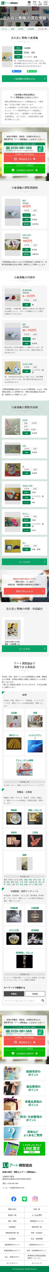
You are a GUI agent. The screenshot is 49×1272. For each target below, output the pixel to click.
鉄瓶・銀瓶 (23, 879)
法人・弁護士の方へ (12, 1257)
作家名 (14, 993)
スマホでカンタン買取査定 (24, 165)
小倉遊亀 (27, 48)
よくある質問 (37, 1215)
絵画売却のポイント (36, 1244)
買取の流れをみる (24, 591)
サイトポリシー (12, 1263)
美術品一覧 (12, 1215)
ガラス (30, 884)
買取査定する (25, 158)
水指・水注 (19, 882)
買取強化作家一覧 (12, 1233)
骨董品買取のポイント (12, 1250)
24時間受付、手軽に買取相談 (24, 154)
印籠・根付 (33, 879)
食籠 (25, 884)
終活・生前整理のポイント (37, 1250)
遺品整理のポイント (12, 1244)
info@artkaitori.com (16, 1187)
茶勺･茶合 (19, 884)
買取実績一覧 (37, 1227)
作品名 (35, 993)
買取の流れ (12, 1209)
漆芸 (36, 884)
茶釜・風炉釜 (29, 882)
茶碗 (12, 882)
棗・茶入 (38, 882)
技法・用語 (12, 1221)
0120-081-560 (12, 1183)
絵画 (33, 52)
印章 (40, 884)
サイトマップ (37, 1263)
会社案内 (12, 1238)
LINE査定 (12, 1227)
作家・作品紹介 (37, 1233)
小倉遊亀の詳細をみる (24, 78)
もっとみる (24, 561)
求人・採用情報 (37, 1238)
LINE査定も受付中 (25, 170)
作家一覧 (36, 1209)
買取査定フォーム (36, 1221)
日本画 (26, 52)
